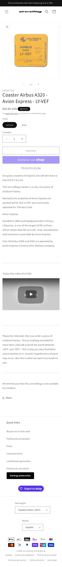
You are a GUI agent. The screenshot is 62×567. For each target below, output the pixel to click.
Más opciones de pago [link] (31, 167)
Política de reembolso (24, 555)
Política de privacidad (18, 438)
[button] (6, 11)
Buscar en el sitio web (18, 431)
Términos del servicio (17, 560)
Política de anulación (18, 468)
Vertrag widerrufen (20, 475)
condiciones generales (19, 461)
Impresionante (14, 453)
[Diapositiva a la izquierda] (23, 84)
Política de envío (37, 560)
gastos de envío (12, 113)
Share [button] (9, 397)
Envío (9, 446)
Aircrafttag (28, 551)
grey (26, 125)
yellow (11, 125)
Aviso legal (52, 560)
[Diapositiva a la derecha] (38, 84)
